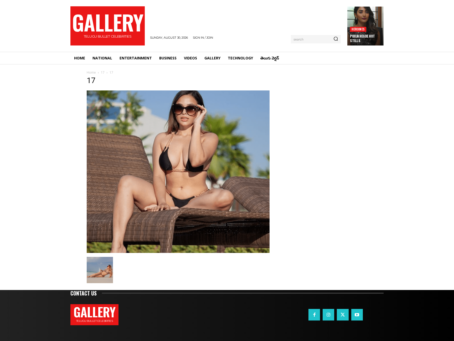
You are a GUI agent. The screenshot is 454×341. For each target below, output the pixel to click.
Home (91, 72)
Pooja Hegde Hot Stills (362, 38)
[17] (178, 251)
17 (103, 72)
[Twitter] (342, 314)
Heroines (358, 29)
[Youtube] (357, 314)
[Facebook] (314, 314)
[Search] (336, 39)
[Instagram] (328, 314)
